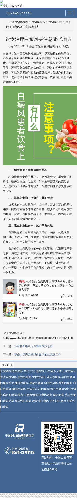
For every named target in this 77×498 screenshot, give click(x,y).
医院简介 (41, 371)
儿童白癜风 (69, 371)
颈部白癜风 (36, 383)
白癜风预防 (31, 395)
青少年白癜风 (8, 377)
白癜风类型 (7, 401)
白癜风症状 (48, 389)
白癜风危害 (16, 395)
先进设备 (70, 395)
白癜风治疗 (55, 22)
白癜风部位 (7, 383)
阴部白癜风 (19, 389)
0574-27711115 (19, 12)
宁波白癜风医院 (18, 22)
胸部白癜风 (51, 383)
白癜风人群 (54, 371)
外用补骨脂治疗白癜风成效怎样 (33, 346)
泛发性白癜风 (58, 401)
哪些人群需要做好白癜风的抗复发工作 (37, 354)
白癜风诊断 (45, 395)
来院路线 (5, 371)
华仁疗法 (29, 371)
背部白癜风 (65, 383)
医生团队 (17, 371)
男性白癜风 (24, 377)
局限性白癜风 (23, 401)
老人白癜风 (54, 377)
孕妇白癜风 (68, 377)
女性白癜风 (39, 377)
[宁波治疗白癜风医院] (38, 1)
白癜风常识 (38, 22)
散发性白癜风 (40, 401)
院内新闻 (58, 395)
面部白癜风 (22, 383)
